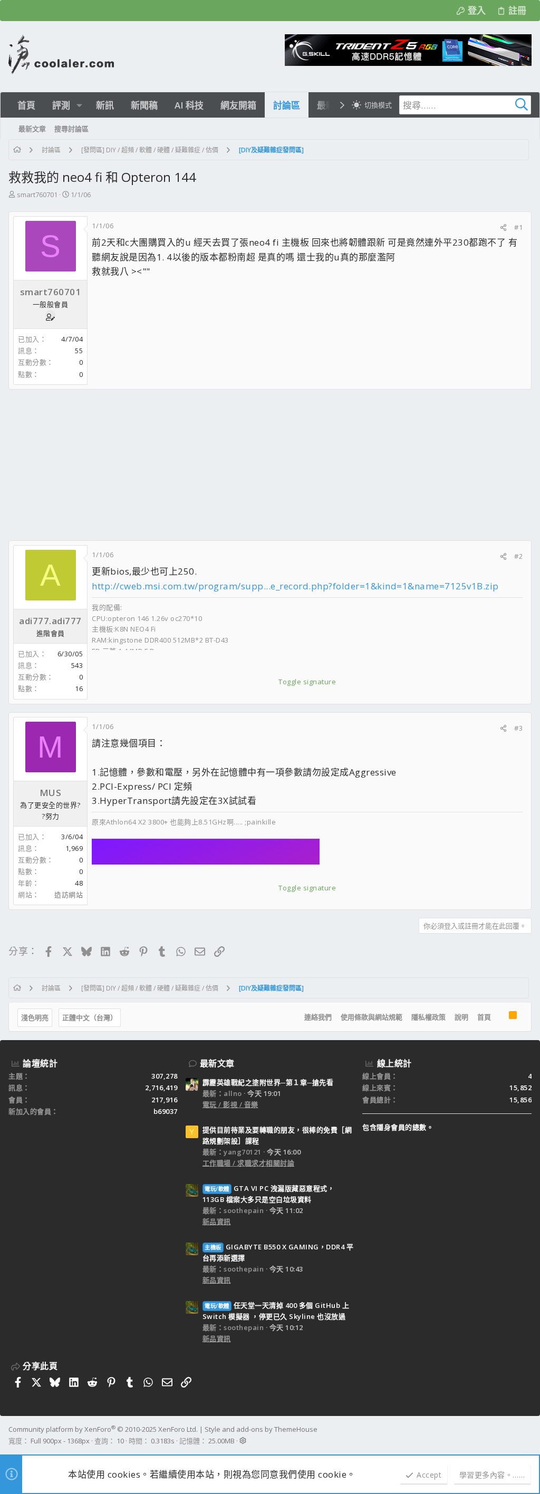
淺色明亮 (35, 1017)
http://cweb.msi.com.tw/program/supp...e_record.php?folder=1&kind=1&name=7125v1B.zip (295, 586)
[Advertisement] (270, 465)
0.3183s (163, 1441)
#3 (518, 728)
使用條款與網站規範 (371, 1017)
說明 (461, 1017)
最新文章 (217, 1063)
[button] (79, 105)
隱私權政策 (428, 1017)
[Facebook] (527, 1435)
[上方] (500, 1017)
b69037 (165, 1111)
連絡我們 (318, 1017)
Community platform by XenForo (103, 1429)
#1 (518, 227)
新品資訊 (216, 1221)
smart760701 (37, 194)
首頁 (484, 1017)
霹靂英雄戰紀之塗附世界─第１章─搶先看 (268, 1082)
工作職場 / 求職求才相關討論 (248, 1163)
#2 (518, 556)
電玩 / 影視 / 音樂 (230, 1104)
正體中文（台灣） (89, 1017)
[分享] (503, 227)
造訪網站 (68, 894)
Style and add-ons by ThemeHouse (261, 1429)
